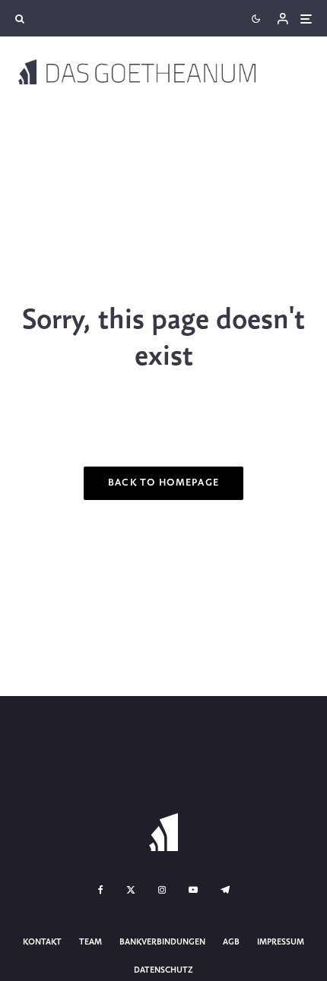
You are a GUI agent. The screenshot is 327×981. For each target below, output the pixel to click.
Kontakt (42, 942)
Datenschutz (163, 970)
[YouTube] (193, 890)
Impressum (280, 942)
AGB (231, 942)
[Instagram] (162, 890)
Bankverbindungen (162, 942)
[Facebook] (101, 890)
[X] (131, 890)
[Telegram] (225, 890)
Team (90, 942)
